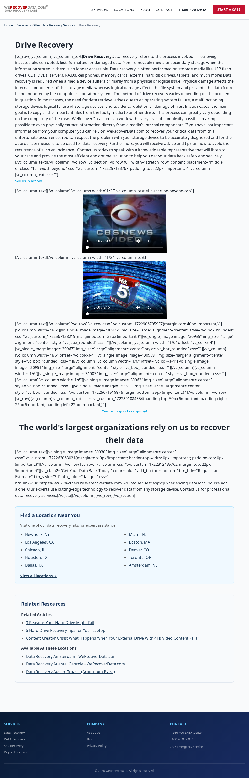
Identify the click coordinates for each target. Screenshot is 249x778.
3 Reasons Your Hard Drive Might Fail (60, 622)
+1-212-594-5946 (181, 739)
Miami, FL (137, 534)
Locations (124, 9)
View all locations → (38, 575)
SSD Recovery (14, 745)
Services (99, 9)
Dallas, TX (34, 565)
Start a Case (228, 9)
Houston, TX (36, 557)
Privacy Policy (97, 745)
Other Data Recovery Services (53, 25)
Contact (164, 9)
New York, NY (37, 534)
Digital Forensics (15, 752)
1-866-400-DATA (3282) (186, 732)
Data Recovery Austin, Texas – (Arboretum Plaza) (70, 671)
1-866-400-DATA (192, 9)
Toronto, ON (140, 557)
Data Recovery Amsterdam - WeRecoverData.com (71, 656)
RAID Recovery (14, 739)
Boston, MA (139, 542)
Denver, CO (139, 550)
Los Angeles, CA (39, 542)
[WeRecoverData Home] (28, 10)
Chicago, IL (35, 550)
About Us (93, 732)
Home (8, 25)
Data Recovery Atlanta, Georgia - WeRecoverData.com (75, 664)
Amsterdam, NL (143, 565)
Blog (145, 9)
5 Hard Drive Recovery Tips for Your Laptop (65, 630)
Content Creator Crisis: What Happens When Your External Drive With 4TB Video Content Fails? (112, 638)
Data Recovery (14, 732)
